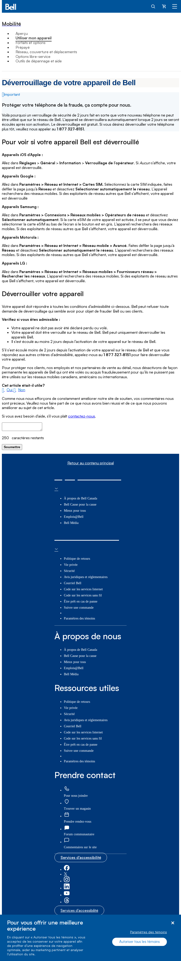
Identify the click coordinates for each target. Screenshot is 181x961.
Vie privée (71, 565)
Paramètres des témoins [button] (79, 618)
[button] (7, 389)
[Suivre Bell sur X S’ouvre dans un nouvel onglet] (65, 874)
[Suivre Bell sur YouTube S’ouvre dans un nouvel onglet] (67, 895)
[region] (90, 938)
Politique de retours (77, 558)
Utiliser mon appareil (34, 38)
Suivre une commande (79, 607)
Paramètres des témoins (148, 932)
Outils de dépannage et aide (39, 61)
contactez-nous (81, 416)
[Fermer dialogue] (172, 923)
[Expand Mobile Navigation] (174, 6)
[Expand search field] (153, 6)
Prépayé (23, 47)
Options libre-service (33, 56)
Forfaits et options (30, 42)
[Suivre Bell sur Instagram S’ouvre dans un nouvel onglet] (67, 881)
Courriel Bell (72, 583)
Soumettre (12, 447)
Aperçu (22, 33)
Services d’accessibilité (81, 857)
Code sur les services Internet (83, 589)
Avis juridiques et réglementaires (85, 577)
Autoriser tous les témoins (139, 941)
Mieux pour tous (75, 510)
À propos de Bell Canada (80, 498)
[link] (67, 789)
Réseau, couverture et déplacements (46, 51)
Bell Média (71, 523)
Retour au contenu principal (90, 463)
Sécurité (69, 571)
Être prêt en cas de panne (80, 601)
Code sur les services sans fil (83, 595)
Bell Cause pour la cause (80, 504)
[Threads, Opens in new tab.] (67, 902)
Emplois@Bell (73, 517)
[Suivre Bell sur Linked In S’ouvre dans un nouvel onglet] (67, 888)
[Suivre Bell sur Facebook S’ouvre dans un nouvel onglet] (67, 869)
